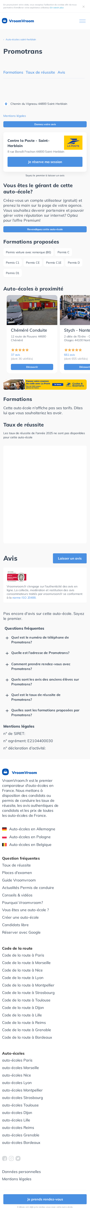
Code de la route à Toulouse (26, 1000)
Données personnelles (21, 1171)
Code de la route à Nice (22, 970)
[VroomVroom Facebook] (4, 1158)
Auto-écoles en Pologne (30, 836)
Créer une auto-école (20, 917)
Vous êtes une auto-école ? (25, 909)
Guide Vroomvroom (19, 880)
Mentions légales (14, 116)
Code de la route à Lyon (23, 977)
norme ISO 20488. (24, 597)
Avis (61, 72)
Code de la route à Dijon (23, 1007)
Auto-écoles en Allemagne (32, 829)
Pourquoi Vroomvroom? (22, 902)
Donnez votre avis (45, 124)
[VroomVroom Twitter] (18, 1158)
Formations (13, 72)
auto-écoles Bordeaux (21, 1142)
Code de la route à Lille (22, 1015)
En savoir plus (57, 7)
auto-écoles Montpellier (22, 1090)
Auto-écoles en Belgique (30, 844)
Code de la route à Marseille (26, 962)
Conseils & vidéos (17, 895)
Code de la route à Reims (24, 1022)
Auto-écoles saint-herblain (21, 39)
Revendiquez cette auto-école (45, 229)
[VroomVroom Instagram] (11, 1158)
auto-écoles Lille (16, 1120)
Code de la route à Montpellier (28, 985)
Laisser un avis (70, 558)
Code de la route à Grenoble (26, 1029)
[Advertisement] (45, 494)
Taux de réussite (40, 72)
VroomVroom (21, 21)
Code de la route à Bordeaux (27, 1037)
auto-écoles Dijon (17, 1112)
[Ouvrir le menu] (82, 21)
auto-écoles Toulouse (20, 1105)
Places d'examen (17, 872)
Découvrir (32, 366)
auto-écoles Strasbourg (22, 1097)
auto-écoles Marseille (20, 1067)
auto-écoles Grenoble (20, 1135)
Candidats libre (15, 924)
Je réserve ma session (45, 162)
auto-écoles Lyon (17, 1082)
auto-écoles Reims (18, 1127)
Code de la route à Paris (23, 955)
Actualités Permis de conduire (28, 887)
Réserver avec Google (21, 932)
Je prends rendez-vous (45, 1199)
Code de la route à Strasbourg (28, 992)
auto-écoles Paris (17, 1060)
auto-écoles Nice (16, 1075)
